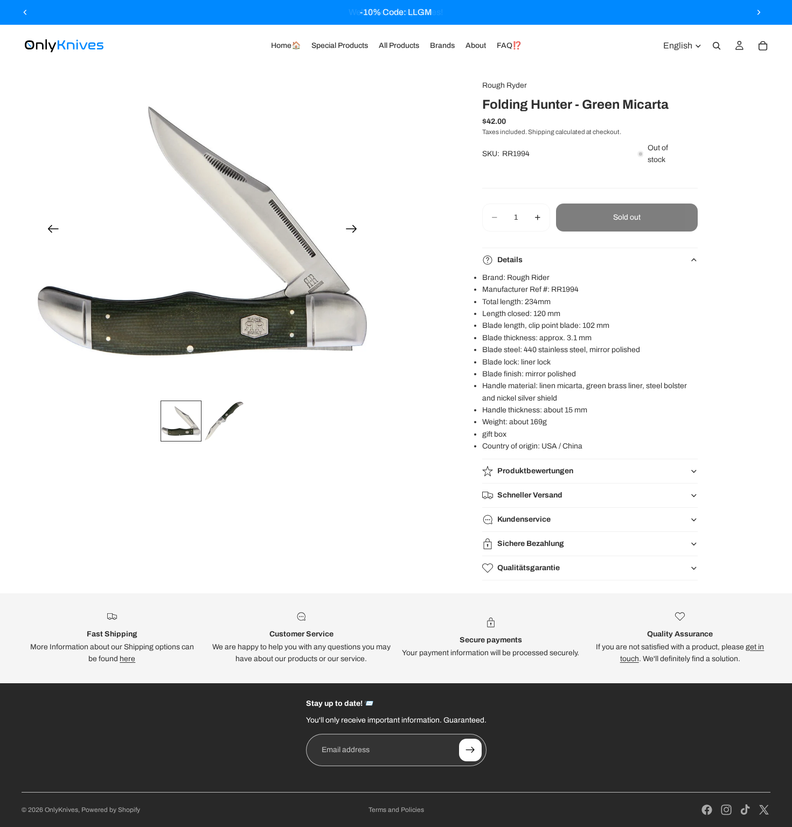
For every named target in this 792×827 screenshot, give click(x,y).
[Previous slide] (25, 12)
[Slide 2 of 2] (224, 421)
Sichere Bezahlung (530, 543)
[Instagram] (726, 809)
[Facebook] (706, 809)
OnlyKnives (61, 810)
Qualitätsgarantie (528, 568)
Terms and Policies (396, 810)
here (127, 659)
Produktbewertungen (535, 471)
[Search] (716, 46)
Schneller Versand (529, 495)
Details (510, 260)
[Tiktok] (745, 809)
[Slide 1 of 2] (181, 421)
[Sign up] (470, 750)
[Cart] (763, 46)
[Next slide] (758, 12)
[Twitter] (764, 809)
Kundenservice (524, 519)
